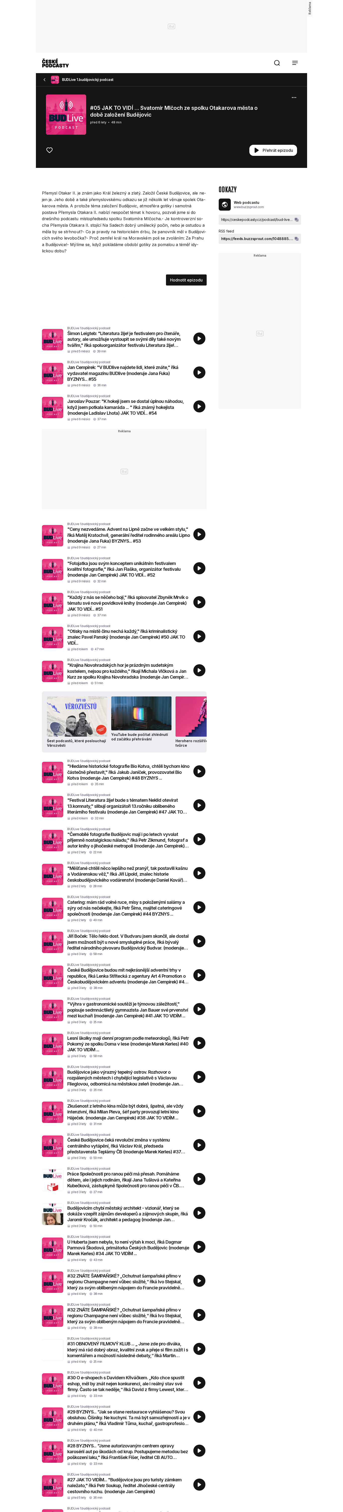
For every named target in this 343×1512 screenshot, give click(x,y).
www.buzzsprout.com (249, 207)
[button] (277, 63)
